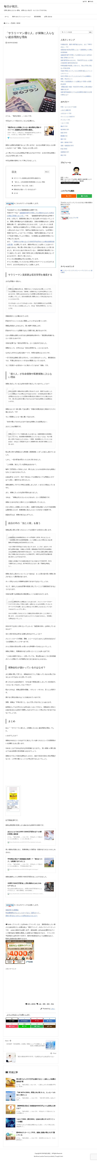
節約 (48, 1004)
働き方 (64, 126)
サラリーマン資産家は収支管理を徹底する (27, 178)
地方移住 (65, 129)
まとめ (16, 193)
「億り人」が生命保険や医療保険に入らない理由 (29, 182)
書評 (63, 139)
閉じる (47, 171)
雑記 (63, 155)
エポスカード (66, 113)
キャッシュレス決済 (68, 116)
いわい (53, 1009)
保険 (44, 1004)
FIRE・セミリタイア (68, 107)
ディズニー (65, 120)
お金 (40, 1004)
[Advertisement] (31, 62)
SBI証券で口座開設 (12, 910)
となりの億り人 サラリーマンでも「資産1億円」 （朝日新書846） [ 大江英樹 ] (13, 803)
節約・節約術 (16, 23)
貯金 (52, 1004)
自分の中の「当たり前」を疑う (24, 186)
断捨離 (64, 136)
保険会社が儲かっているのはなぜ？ (25, 189)
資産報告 (65, 152)
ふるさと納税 (66, 110)
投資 (64, 132)
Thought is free (59, 1156)
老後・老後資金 (67, 145)
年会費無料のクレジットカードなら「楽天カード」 (23, 913)
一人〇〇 (65, 123)
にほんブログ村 (65, 209)
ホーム (7, 23)
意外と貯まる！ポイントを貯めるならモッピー (21, 916)
